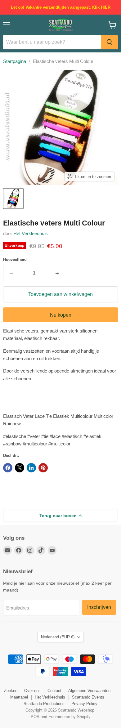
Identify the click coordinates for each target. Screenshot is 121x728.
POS (35, 716)
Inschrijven (99, 607)
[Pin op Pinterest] (43, 467)
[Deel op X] (19, 467)
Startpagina (14, 61)
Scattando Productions (44, 703)
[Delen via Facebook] (7, 467)
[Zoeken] (109, 42)
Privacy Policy (84, 703)
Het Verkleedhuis (30, 233)
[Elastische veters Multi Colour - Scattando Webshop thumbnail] (13, 198)
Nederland (57, 637)
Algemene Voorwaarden (89, 690)
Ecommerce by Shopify (69, 716)
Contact (54, 690)
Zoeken (10, 690)
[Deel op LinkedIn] (31, 467)
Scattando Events (88, 697)
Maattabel (19, 697)
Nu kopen (60, 315)
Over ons (32, 690)
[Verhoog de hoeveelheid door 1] (57, 273)
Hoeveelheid (15, 259)
